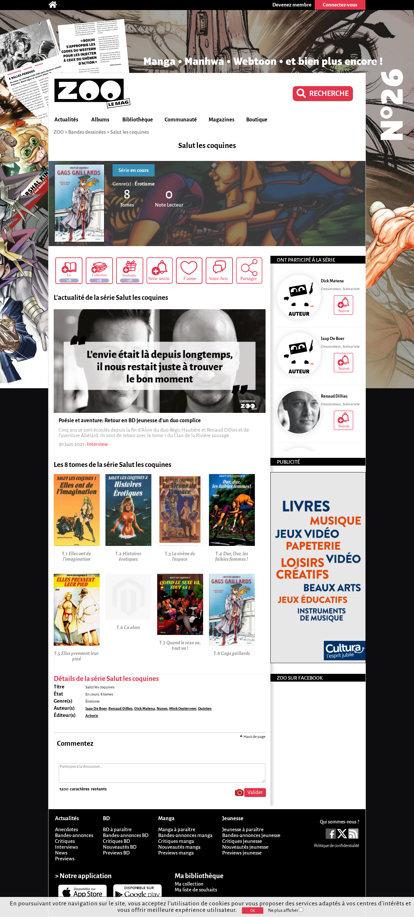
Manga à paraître (176, 829)
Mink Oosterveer (182, 709)
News (61, 852)
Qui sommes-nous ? (339, 821)
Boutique (256, 120)
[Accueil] (56, 5)
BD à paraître (117, 829)
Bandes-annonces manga (185, 835)
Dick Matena (144, 709)
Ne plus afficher (283, 910)
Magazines (221, 120)
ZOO (59, 132)
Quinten (205, 709)
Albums (100, 120)
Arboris (91, 716)
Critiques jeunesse (242, 841)
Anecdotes (66, 829)
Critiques (65, 841)
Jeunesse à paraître (243, 829)
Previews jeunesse (242, 852)
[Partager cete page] (249, 270)
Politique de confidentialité (336, 845)
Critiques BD (116, 841)
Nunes (162, 709)
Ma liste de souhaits (196, 889)
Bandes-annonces (74, 835)
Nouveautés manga (179, 847)
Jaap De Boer (96, 709)
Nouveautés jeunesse (245, 847)
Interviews (66, 847)
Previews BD (116, 852)
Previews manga (176, 852)
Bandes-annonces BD (125, 835)
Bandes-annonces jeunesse (251, 835)
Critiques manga (176, 841)
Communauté (181, 120)
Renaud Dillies (120, 709)
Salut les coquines (129, 132)
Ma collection (189, 884)
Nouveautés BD (119, 847)
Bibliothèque (137, 120)
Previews (64, 858)
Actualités (66, 120)
